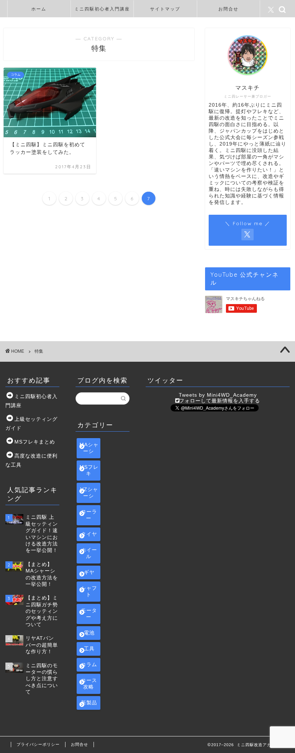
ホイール (89, 553)
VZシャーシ (89, 493)
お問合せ (228, 9)
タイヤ (89, 534)
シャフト (89, 591)
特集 (39, 351)
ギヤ (89, 572)
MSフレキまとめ (34, 442)
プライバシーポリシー (38, 744)
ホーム (38, 9)
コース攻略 (89, 684)
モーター (89, 614)
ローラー (89, 515)
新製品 (89, 702)
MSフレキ (89, 470)
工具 (89, 648)
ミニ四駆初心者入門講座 (102, 9)
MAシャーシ (89, 448)
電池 (89, 633)
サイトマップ (165, 9)
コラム (89, 664)
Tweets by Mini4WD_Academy (218, 395)
